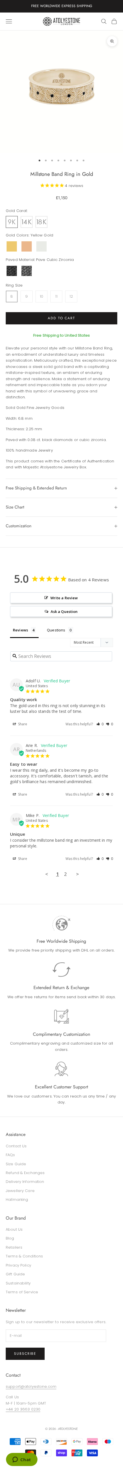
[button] (100, 724)
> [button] (77, 874)
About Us (14, 1229)
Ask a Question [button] (64, 611)
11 (56, 296)
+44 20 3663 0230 (23, 1409)
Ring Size (14, 285)
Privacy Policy (18, 1265)
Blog (10, 1238)
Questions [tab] (56, 630)
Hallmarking (17, 1199)
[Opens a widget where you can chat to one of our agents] (21, 1460)
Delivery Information (25, 1181)
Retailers (14, 1247)
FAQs (10, 1155)
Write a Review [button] (64, 597)
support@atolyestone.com (31, 1386)
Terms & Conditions (24, 1256)
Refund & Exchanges (25, 1172)
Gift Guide (15, 1274)
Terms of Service (22, 1292)
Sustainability (18, 1283)
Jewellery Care (20, 1190)
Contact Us (16, 1146)
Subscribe (25, 1353)
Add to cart (61, 318)
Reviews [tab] (20, 630)
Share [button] (22, 724)
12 (71, 296)
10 (41, 296)
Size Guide (16, 1164)
